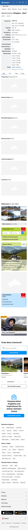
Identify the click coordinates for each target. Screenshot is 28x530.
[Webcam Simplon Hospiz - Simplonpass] (23, 208)
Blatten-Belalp (5, 439)
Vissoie (3, 452)
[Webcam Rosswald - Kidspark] (4, 213)
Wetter (9, 9)
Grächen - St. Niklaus (7, 436)
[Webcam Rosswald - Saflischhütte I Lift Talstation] (17, 213)
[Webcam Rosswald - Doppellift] (23, 213)
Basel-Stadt (15, 482)
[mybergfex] (22, 2)
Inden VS (21, 430)
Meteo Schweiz (16, 67)
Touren (19, 9)
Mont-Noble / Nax (6, 458)
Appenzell (22, 482)
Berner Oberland (22, 468)
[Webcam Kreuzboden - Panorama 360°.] (23, 218)
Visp (9, 449)
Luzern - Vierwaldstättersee (8, 474)
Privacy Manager (16, 523)
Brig (25, 455)
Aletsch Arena (17, 436)
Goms (3, 430)
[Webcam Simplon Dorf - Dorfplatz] (4, 208)
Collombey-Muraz (19, 446)
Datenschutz (8, 523)
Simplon (9, 433)
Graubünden (5, 465)
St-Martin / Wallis (15, 439)
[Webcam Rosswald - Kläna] (11, 213)
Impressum (24, 523)
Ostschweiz (17, 477)
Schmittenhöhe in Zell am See (11, 261)
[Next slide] (25, 382)
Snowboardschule (7, 304)
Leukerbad (18, 427)
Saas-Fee (9, 430)
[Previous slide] (2, 382)
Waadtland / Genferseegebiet (9, 468)
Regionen (4, 9)
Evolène (11, 446)
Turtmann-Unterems (7, 455)
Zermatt (22, 439)
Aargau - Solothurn (6, 482)
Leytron (9, 452)
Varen (14, 458)
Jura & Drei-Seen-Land (7, 471)
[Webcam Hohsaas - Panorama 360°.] (17, 218)
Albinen (14, 449)
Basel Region (20, 474)
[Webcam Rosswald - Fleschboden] (4, 218)
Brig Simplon (16, 433)
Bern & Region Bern (19, 471)
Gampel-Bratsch (10, 427)
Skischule (5, 299)
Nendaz (15, 430)
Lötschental (5, 446)
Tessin (11, 465)
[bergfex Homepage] (5, 3)
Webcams (14, 9)
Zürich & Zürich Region (7, 477)
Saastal (3, 433)
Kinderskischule (7, 302)
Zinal (3, 427)
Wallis (16, 465)
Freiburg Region (5, 479)
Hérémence (21, 449)
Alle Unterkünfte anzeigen (13, 386)
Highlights (25, 9)
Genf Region (14, 479)
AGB (3, 523)
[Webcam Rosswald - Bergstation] (11, 218)
